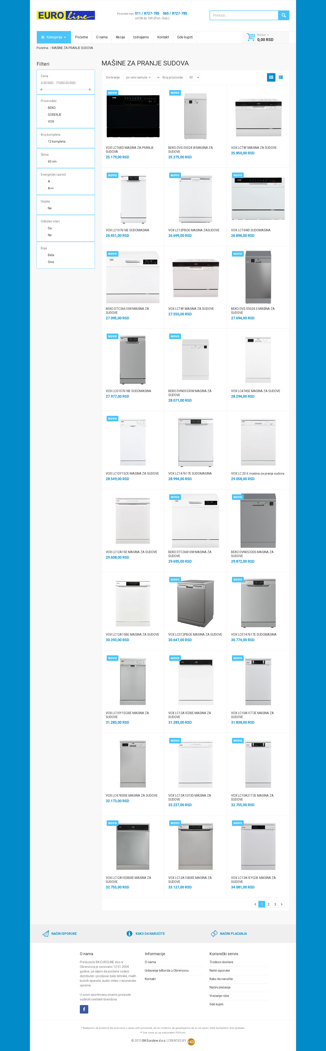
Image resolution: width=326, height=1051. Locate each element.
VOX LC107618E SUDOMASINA (127, 230)
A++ (51, 188)
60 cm (52, 161)
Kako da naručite (221, 979)
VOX (51, 121)
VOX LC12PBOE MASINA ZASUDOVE (194, 230)
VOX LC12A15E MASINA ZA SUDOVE (131, 552)
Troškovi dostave (221, 962)
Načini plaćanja (220, 987)
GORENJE (54, 114)
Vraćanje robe (219, 996)
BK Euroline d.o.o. (154, 1040)
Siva (51, 262)
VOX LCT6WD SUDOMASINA (251, 230)
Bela (51, 255)
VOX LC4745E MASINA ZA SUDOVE (255, 391)
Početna (81, 37)
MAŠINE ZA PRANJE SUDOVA (72, 48)
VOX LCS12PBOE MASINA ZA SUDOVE (195, 634)
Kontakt (163, 37)
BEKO (52, 108)
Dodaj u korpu (132, 119)
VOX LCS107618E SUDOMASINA (128, 391)
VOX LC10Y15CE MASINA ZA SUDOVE (132, 473)
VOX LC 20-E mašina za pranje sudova (257, 473)
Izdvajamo (141, 37)
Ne (50, 208)
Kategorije (54, 37)
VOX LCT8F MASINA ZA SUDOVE (254, 147)
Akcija (120, 37)
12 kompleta (56, 141)
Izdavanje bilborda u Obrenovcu (167, 970)
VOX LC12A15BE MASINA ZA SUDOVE (132, 634)
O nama (102, 37)
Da (50, 228)
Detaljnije (132, 111)
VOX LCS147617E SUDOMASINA (254, 634)
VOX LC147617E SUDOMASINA (190, 473)
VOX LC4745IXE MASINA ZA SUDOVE (132, 795)
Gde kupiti (185, 37)
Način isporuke (220, 970)
